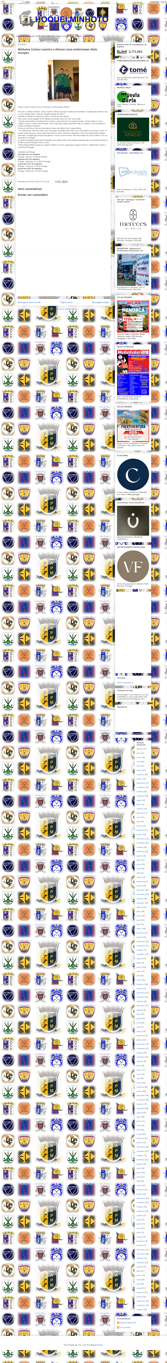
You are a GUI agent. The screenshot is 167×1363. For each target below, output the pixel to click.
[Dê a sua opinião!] (59, 181)
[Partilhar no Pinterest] (66, 181)
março (139, 770)
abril (138, 766)
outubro (140, 792)
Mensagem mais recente (29, 302)
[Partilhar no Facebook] (64, 181)
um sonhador (125, 1327)
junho (139, 757)
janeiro (139, 779)
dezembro (141, 783)
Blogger (100, 1345)
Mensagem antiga (100, 302)
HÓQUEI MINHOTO (128, 1323)
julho (139, 753)
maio (139, 762)
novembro (141, 787)
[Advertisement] (63, 276)
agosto (139, 749)
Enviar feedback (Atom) (68, 309)
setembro (140, 796)
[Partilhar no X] (61, 181)
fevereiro (140, 774)
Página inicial (66, 302)
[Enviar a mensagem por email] (56, 181)
